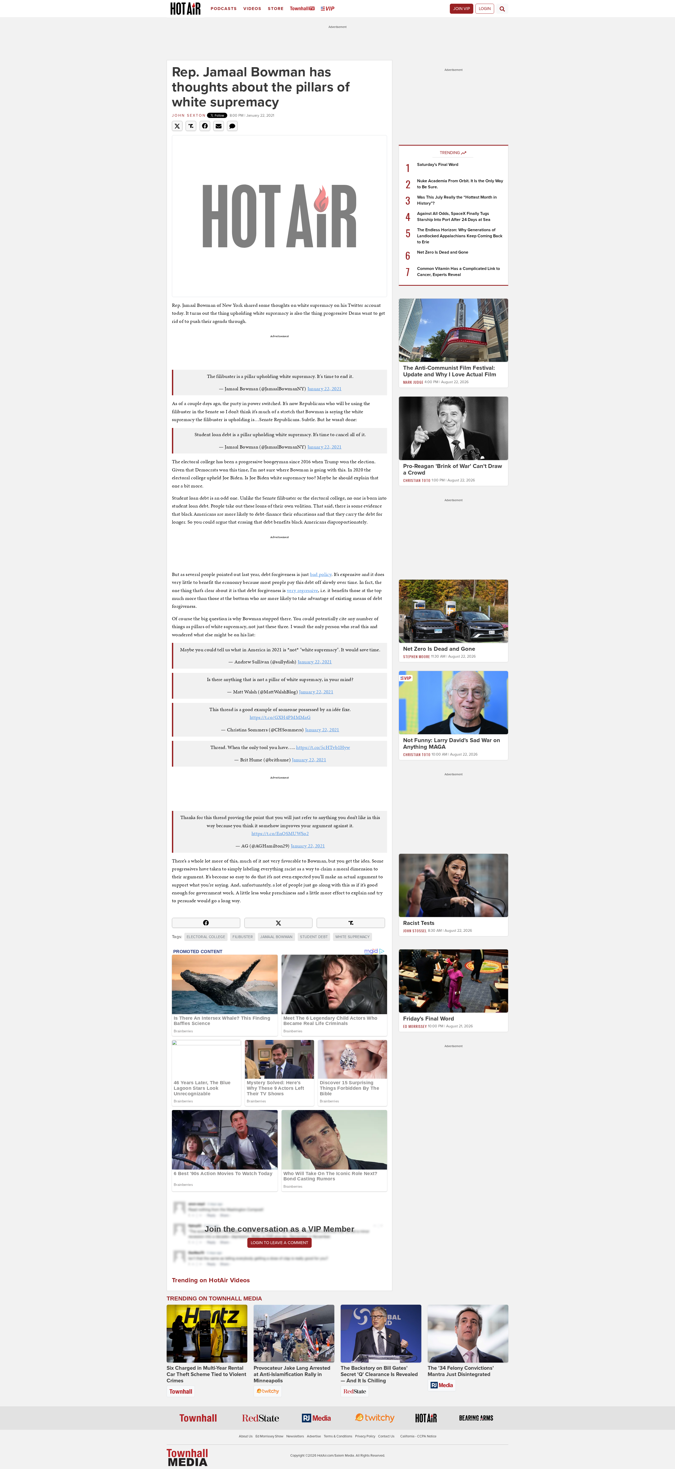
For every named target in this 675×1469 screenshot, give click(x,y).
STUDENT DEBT (314, 937)
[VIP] (328, 9)
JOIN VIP (461, 8)
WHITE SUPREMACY (352, 937)
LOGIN (485, 8)
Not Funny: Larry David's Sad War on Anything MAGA (451, 743)
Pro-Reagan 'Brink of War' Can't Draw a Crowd (452, 469)
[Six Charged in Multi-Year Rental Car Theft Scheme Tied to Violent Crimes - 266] (207, 1334)
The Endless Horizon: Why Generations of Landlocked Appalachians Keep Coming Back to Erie (459, 236)
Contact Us (386, 1436)
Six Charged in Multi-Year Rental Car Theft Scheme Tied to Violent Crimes (206, 1374)
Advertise (314, 1436)
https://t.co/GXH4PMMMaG (280, 717)
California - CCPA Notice (418, 1436)
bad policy (321, 574)
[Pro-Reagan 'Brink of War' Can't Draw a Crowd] (453, 428)
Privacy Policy (365, 1436)
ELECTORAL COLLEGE (206, 937)
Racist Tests (419, 923)
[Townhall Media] (187, 1457)
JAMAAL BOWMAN (276, 937)
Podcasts (224, 8)
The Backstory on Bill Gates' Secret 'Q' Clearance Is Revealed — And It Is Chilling (379, 1374)
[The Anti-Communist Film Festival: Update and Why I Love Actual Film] (453, 330)
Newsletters (295, 1436)
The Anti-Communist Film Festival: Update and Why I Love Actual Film (449, 371)
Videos (252, 8)
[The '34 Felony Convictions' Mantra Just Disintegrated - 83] (468, 1334)
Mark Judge (413, 382)
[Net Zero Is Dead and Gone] (453, 611)
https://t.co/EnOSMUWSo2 (280, 833)
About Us (246, 1436)
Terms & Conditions (338, 1436)
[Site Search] (502, 9)
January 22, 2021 (324, 388)
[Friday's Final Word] (453, 980)
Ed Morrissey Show (269, 1436)
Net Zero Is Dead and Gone (442, 252)
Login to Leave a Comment (279, 1242)
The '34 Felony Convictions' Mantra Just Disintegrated (461, 1371)
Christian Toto (417, 480)
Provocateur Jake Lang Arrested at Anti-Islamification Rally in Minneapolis (292, 1374)
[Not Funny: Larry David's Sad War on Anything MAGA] (453, 702)
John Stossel (415, 930)
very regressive (302, 590)
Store (276, 8)
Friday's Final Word (428, 1018)
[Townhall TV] (303, 9)
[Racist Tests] (453, 885)
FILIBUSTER (243, 937)
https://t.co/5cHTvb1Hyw (323, 747)
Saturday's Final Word (437, 164)
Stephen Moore (416, 656)
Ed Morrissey (415, 1026)
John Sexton (189, 115)
